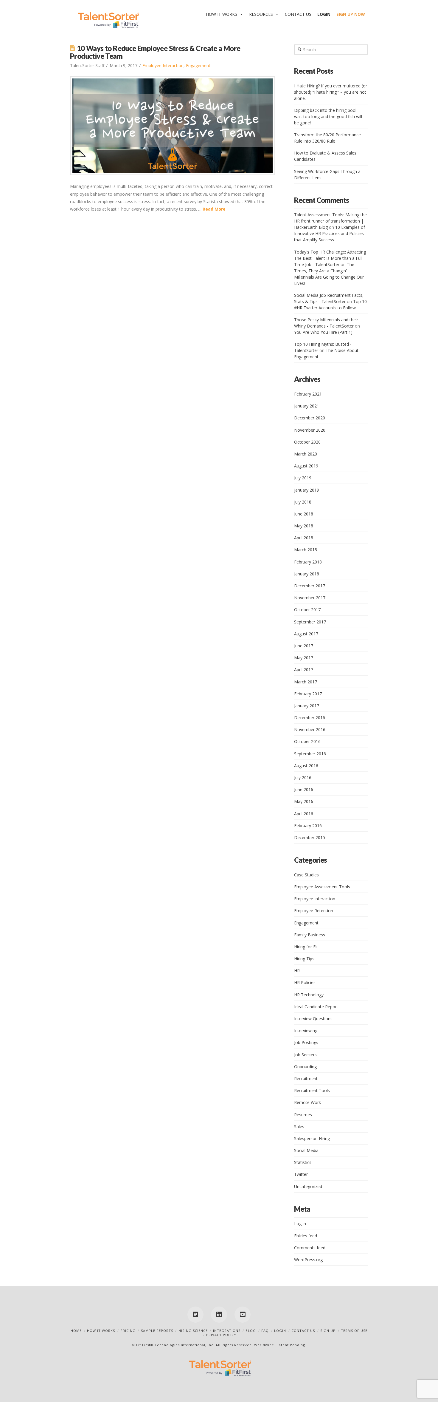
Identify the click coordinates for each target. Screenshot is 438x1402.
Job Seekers (305, 1054)
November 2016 (309, 729)
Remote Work (307, 1102)
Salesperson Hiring (312, 1138)
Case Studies (306, 875)
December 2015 (309, 837)
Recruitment (306, 1078)
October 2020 (307, 442)
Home (76, 1330)
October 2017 (307, 609)
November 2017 (309, 597)
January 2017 (306, 705)
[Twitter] (195, 1315)
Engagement (198, 65)
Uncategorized (308, 1186)
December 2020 (309, 418)
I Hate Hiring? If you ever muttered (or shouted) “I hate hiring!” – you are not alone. (330, 92)
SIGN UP (328, 1330)
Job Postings (306, 1042)
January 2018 (306, 574)
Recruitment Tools (312, 1090)
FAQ (265, 1330)
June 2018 (303, 514)
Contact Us (303, 1330)
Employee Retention (313, 910)
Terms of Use (354, 1330)
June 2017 (303, 645)
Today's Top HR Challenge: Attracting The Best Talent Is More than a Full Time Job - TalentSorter (330, 258)
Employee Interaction (163, 65)
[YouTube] (242, 1315)
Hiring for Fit (306, 946)
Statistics (302, 1162)
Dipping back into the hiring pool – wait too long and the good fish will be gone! (328, 116)
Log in (300, 1223)
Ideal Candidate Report (316, 1006)
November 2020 (309, 430)
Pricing (128, 1330)
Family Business (309, 935)
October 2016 (307, 741)
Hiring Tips (304, 958)
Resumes (303, 1114)
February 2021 (308, 394)
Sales (299, 1126)
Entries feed (305, 1236)
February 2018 (308, 562)
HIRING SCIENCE (193, 1330)
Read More (214, 209)
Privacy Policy (221, 1334)
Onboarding (305, 1066)
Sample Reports (157, 1330)
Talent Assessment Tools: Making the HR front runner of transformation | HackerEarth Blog (330, 221)
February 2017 (308, 694)
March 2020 (305, 454)
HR (297, 970)
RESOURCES (261, 14)
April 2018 (303, 538)
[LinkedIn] (219, 1315)
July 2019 (302, 478)
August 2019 (306, 466)
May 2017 (303, 657)
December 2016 (309, 717)
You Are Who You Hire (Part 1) (323, 332)
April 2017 (303, 669)
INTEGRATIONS (226, 1330)
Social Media (306, 1150)
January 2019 (306, 490)
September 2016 (310, 753)
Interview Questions (313, 1018)
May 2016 (303, 801)
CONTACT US (298, 14)
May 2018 (303, 526)
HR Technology (309, 995)
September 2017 (310, 622)
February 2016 (308, 825)
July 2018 (302, 502)
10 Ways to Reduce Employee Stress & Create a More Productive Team (155, 52)
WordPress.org (308, 1259)
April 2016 (303, 813)
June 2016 (303, 789)
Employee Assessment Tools (322, 887)
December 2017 (309, 586)
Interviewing (305, 1030)
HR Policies (305, 982)
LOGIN (280, 1330)
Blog (251, 1330)
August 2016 (306, 765)
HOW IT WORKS (221, 14)
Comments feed (309, 1247)
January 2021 (306, 406)
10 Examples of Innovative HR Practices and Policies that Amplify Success (329, 233)
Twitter (301, 1174)
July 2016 (302, 777)
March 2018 (305, 549)
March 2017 (305, 682)
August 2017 (306, 634)
